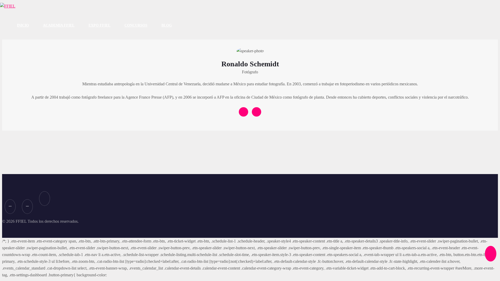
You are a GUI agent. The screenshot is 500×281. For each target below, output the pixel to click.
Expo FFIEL (99, 25)
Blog (166, 25)
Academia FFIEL (58, 25)
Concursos (135, 25)
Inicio (23, 25)
